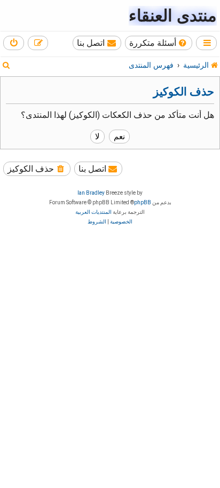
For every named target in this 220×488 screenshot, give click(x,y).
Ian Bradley (91, 193)
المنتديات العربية (93, 212)
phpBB (142, 202)
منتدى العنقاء (173, 16)
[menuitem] (159, 43)
